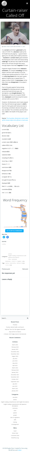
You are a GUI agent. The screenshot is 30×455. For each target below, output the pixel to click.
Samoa (7, 263)
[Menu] (27, 3)
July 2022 (15, 358)
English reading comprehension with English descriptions (15, 402)
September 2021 (15, 381)
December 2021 (15, 374)
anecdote (15, 397)
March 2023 (15, 344)
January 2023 (15, 349)
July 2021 (15, 384)
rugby (23, 261)
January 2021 (15, 390)
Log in (15, 431)
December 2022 (15, 351)
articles (10, 254)
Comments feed (15, 435)
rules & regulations (15, 417)
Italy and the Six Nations (15, 331)
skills (15, 419)
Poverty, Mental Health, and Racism (15, 327)
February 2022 (15, 370)
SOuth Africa (13, 263)
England (19, 261)
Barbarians (8, 261)
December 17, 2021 (20, 46)
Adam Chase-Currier (8, 46)
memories (15, 408)
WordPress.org (15, 437)
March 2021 (15, 388)
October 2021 (15, 379)
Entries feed (15, 433)
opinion (15, 413)
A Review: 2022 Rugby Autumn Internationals (15, 334)
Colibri (19, 450)
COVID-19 (14, 261)
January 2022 (15, 372)
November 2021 (15, 377)
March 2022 (15, 368)
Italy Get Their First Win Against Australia (15, 329)
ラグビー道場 (8, 265)
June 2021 (15, 386)
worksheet (14, 259)
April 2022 (15, 365)
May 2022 (15, 363)
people (15, 415)
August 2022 (15, 356)
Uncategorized (15, 424)
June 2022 (15, 361)
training (15, 422)
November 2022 (15, 354)
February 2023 (15, 347)
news (9, 259)
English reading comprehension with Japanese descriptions (17, 256)
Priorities (15, 324)
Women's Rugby (21, 263)
